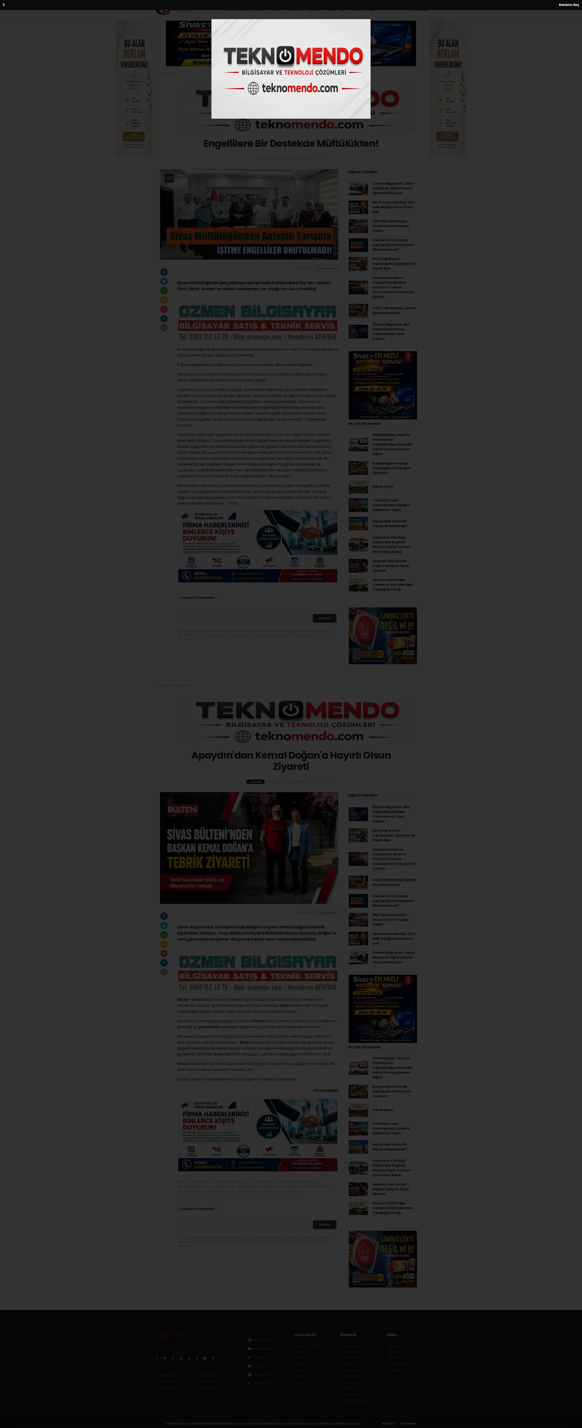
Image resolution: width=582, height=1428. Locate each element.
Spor (344, 9)
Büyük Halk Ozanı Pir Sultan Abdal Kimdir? (390, 523)
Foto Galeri (263, 1340)
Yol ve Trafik (350, 1352)
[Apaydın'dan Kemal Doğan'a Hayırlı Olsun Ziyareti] (249, 847)
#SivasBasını (247, 1186)
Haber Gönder (206, 1387)
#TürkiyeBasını (243, 1191)
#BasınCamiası (189, 1191)
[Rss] (199, 1358)
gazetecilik (209, 1027)
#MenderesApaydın (231, 1181)
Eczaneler (348, 1364)
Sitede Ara (396, 1345)
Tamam (409, 1423)
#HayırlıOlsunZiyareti (316, 1186)
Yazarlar (260, 1357)
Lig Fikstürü (349, 1370)
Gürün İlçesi (383, 486)
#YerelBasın (225, 1186)
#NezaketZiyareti (291, 1191)
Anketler (394, 1352)
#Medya (290, 1186)
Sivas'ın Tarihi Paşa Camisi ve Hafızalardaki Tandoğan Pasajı (393, 585)
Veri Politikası (166, 1387)
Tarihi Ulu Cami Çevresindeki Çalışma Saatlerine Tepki (391, 505)
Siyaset (314, 9)
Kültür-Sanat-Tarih (245, 9)
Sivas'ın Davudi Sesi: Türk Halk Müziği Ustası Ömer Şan (394, 207)
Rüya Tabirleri (398, 1364)
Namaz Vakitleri (353, 1358)
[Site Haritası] (206, 1358)
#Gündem (266, 1191)
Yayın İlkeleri (166, 1381)
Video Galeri (263, 1348)
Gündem (275, 9)
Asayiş (358, 9)
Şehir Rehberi (351, 1395)
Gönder (325, 618)
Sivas (197, 999)
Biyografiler (396, 1358)
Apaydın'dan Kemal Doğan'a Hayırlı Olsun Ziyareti (391, 566)
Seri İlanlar (349, 1388)
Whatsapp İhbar (207, 1381)
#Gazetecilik (270, 1186)
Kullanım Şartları (207, 1375)
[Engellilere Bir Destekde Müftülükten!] (249, 214)
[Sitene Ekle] (215, 1358)
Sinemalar (349, 1382)
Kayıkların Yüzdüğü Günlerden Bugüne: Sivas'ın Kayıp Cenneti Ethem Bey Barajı (392, 544)
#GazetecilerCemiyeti (195, 1186)
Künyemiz (262, 1375)
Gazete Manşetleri (355, 1401)
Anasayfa (166, 73)
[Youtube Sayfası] (183, 1358)
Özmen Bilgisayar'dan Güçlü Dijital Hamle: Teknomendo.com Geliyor (391, 331)
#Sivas (183, 1181)
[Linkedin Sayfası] (191, 1358)
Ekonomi (295, 9)
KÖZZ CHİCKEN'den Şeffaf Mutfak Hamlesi (394, 310)
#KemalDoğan (261, 1181)
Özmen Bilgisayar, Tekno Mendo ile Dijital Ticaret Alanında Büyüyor (394, 188)
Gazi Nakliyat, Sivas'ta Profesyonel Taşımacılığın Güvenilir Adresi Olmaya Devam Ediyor (392, 444)
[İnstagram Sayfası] (175, 1358)
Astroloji (394, 1370)
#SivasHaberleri (216, 1191)
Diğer (373, 9)
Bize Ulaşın (262, 1383)
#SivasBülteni (202, 1181)
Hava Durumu (352, 1345)
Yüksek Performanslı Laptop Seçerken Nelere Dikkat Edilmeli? (393, 245)
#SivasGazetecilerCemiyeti (297, 1181)
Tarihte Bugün (352, 1376)
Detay (389, 1423)
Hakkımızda (165, 1375)
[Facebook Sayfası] (159, 1358)
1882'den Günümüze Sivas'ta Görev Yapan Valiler (391, 226)
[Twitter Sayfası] (166, 1358)
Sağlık (330, 9)
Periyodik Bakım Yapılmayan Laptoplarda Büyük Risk (394, 264)
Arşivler (260, 1366)
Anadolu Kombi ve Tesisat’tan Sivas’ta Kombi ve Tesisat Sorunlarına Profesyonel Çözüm (394, 287)
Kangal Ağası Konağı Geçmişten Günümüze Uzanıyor (392, 468)
